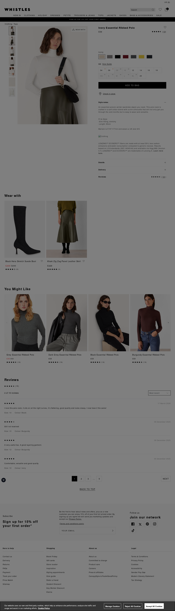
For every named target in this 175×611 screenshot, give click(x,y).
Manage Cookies (112, 606)
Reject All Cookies (133, 606)
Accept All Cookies (154, 606)
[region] (87, 606)
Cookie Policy (44, 608)
